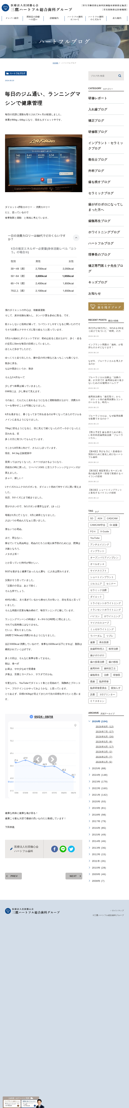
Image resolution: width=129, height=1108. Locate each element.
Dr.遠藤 (113, 525)
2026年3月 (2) (104, 751)
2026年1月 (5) (104, 761)
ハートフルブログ (17, 73)
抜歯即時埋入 (97, 648)
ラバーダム (96, 635)
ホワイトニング (112, 616)
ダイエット (96, 596)
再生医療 (104, 642)
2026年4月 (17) (105, 746)
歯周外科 (95, 668)
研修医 (116, 675)
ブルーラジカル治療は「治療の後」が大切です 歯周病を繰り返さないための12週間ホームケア (106, 380)
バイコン (95, 616)
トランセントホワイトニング (105, 609)
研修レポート (97, 98)
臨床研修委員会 (98, 688)
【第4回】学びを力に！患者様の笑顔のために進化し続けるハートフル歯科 (105, 454)
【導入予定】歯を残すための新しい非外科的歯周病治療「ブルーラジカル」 (105, 435)
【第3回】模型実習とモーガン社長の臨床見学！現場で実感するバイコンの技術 (105, 474)
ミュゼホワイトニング (102, 629)
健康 (92, 642)
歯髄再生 (95, 675)
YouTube (95, 538)
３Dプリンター (107, 694)
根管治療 (113, 648)
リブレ (109, 635)
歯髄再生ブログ (99, 221)
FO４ (93, 531)
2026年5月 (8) (104, 741)
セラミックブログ (101, 193)
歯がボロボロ (97, 655)
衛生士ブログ (97, 159)
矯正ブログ (96, 120)
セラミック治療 (98, 590)
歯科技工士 (110, 668)
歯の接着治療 (97, 662)
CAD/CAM (112, 518)
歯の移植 (113, 662)
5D (91, 518)
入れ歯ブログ (97, 109)
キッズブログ (97, 282)
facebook (54, 849)
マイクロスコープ (99, 622)
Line (63, 849)
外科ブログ (96, 170)
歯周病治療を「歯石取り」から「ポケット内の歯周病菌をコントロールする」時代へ (105, 399)
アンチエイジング (99, 544)
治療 (106, 675)
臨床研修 (104, 681)
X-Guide (104, 531)
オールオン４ (97, 564)
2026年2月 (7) (104, 756)
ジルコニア (96, 583)
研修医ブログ (97, 131)
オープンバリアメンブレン (104, 557)
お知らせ (94, 293)
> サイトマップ (117, 911)
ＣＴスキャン (97, 701)
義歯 (92, 681)
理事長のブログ (99, 254)
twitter (71, 849)
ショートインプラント (102, 577)
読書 (92, 694)
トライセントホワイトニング (105, 603)
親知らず (115, 688)
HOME (55, 63)
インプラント (97, 551)
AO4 (100, 518)
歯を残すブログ (99, 182)
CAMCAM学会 (97, 525)
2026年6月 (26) (105, 736)
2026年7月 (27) (105, 731)
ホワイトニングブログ (104, 232)
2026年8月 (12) (105, 726)
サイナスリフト (98, 570)
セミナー (111, 583)
